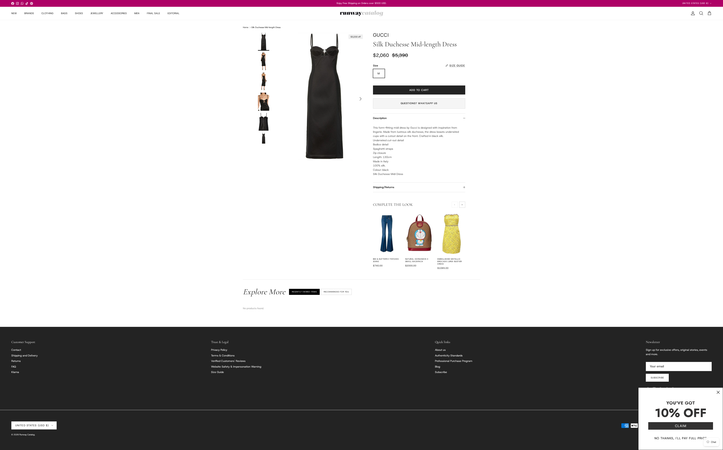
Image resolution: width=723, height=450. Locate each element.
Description (380, 118)
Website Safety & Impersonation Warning (236, 366)
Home (245, 27)
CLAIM (680, 426)
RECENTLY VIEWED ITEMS (304, 292)
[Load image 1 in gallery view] (324, 97)
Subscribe (441, 372)
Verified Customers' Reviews (228, 361)
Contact (16, 350)
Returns (16, 361)
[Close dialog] (718, 392)
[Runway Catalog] (361, 13)
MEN (136, 13)
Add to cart (419, 90)
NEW (14, 13)
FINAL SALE (153, 13)
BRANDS (29, 13)
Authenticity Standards (449, 355)
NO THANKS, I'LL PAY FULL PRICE (680, 438)
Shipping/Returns (383, 187)
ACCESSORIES (119, 13)
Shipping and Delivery (24, 355)
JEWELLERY (96, 13)
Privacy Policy (219, 350)
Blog (437, 366)
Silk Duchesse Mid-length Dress (266, 27)
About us (440, 350)
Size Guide (217, 372)
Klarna (15, 372)
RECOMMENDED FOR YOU (336, 292)
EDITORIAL (173, 13)
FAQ (13, 366)
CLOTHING (47, 13)
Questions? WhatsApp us (419, 103)
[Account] (692, 13)
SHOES (79, 13)
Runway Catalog (27, 434)
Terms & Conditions (223, 355)
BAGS (64, 13)
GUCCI (381, 35)
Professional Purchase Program (453, 361)
